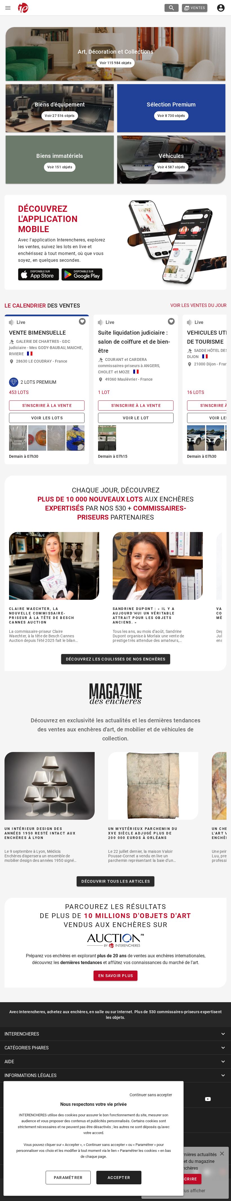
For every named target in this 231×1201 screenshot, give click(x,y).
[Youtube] (208, 1099)
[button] (115, 1034)
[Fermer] (222, 1153)
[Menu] (8, 8)
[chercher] (172, 8)
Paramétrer (68, 1177)
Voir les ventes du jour (198, 305)
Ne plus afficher (189, 1190)
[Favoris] (82, 321)
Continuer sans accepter (151, 1095)
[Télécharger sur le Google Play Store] (82, 274)
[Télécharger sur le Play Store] (38, 274)
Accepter (119, 1177)
